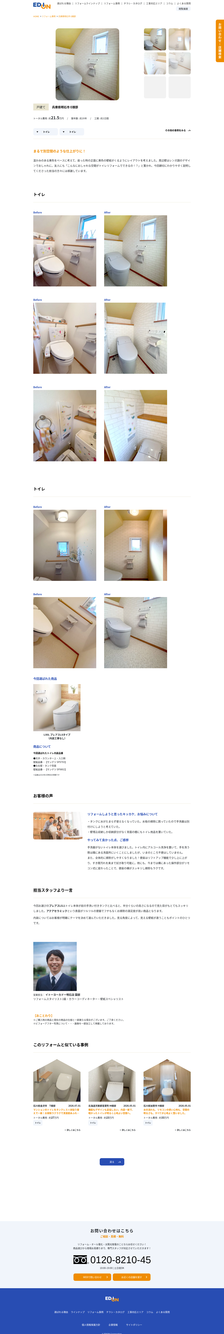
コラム (169, 3)
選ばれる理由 (64, 3)
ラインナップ (78, 1312)
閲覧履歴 (183, 8)
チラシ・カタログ (115, 1312)
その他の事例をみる (175, 130)
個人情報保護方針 (91, 1324)
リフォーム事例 (112, 3)
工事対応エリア (154, 3)
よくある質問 (184, 3)
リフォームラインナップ (87, 3)
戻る (112, 1161)
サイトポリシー (134, 1324)
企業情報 (113, 1324)
